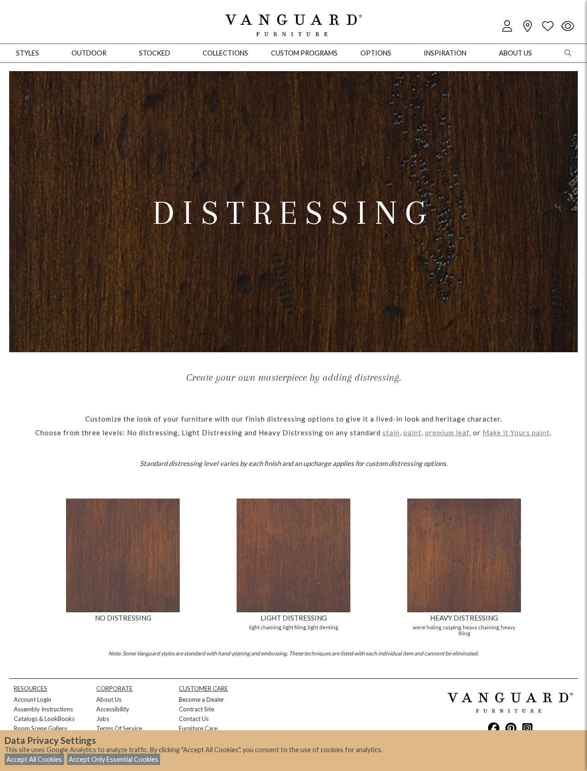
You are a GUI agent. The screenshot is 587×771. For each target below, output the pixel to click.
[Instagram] (527, 728)
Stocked (154, 53)
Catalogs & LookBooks (44, 718)
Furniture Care (198, 728)
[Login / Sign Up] (507, 26)
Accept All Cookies (34, 759)
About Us (109, 699)
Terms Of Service (119, 728)
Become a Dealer (201, 699)
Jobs (102, 718)
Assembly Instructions (43, 709)
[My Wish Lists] (547, 26)
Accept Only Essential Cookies (113, 759)
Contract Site (196, 709)
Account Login (32, 699)
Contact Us (194, 718)
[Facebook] (494, 728)
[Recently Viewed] (568, 26)
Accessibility (112, 709)
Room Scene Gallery (40, 728)
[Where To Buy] (527, 26)
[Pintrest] (511, 728)
